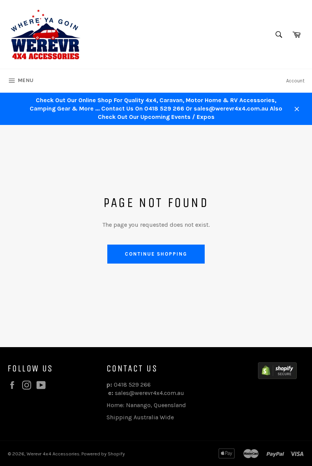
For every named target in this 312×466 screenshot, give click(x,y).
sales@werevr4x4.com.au (149, 392)
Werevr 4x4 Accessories (53, 454)
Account (295, 81)
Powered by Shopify (103, 454)
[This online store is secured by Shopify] (277, 371)
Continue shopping (156, 254)
